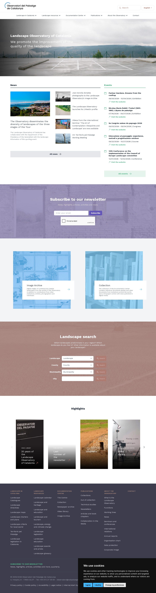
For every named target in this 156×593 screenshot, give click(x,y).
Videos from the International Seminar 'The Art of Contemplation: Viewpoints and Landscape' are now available (86, 124)
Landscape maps (17, 512)
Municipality (55, 372)
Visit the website (118, 102)
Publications (87, 491)
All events (123, 174)
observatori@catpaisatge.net (69, 580)
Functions (108, 508)
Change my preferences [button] (114, 585)
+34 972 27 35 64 (47, 580)
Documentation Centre (64, 492)
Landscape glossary (42, 553)
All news (54, 154)
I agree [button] (88, 585)
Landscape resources (39, 492)
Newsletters (86, 509)
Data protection (111, 545)
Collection (61, 502)
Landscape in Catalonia (16, 492)
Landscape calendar (43, 498)
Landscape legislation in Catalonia (15, 541)
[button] (11, 447)
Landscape (55, 358)
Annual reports (110, 536)
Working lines (110, 512)
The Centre (62, 498)
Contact (132, 491)
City (55, 379)
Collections (85, 495)
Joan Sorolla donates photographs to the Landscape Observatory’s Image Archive (85, 95)
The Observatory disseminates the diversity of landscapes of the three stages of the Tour (30, 124)
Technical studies (88, 504)
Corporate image (111, 550)
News (106, 517)
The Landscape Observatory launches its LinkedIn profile (85, 107)
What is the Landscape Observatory (109, 500)
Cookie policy (30, 585)
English (147, 8)
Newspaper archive (65, 507)
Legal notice (56, 585)
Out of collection (88, 500)
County (55, 365)
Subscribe (95, 213)
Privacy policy (16, 585)
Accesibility (43, 585)
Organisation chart (112, 541)
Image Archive (63, 516)
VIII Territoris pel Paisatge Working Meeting (83, 136)
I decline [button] (98, 585)
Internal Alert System (73, 585)
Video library (62, 511)
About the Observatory (110, 492)
